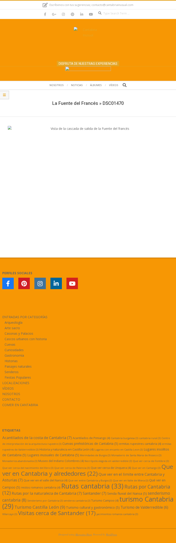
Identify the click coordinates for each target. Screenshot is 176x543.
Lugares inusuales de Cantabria (53, 455)
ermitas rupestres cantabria (140, 444)
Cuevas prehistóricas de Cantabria (90, 443)
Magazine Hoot (83, 534)
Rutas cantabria (92, 486)
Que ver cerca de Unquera (111, 468)
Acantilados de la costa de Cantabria (37, 437)
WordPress (111, 534)
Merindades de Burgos (95, 455)
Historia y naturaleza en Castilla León (66, 449)
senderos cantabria (77, 500)
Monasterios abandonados (19, 461)
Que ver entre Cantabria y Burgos (90, 480)
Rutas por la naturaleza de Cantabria (47, 493)
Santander (94, 493)
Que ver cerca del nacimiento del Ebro (27, 468)
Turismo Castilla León (39, 507)
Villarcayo (9, 514)
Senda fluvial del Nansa (127, 493)
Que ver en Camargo (146, 468)
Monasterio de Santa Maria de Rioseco (136, 455)
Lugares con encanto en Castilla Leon (118, 449)
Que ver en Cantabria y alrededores (87, 470)
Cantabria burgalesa (124, 438)
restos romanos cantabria (40, 487)
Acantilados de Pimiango (91, 438)
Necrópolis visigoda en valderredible (108, 461)
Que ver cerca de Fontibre (151, 461)
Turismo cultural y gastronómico (93, 507)
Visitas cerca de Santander (57, 513)
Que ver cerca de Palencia (72, 468)
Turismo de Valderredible (144, 507)
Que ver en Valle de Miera (130, 480)
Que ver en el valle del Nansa (45, 480)
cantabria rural (150, 438)
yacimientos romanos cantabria (117, 514)
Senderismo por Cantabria (45, 500)
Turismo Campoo (104, 500)
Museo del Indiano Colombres (61, 461)
